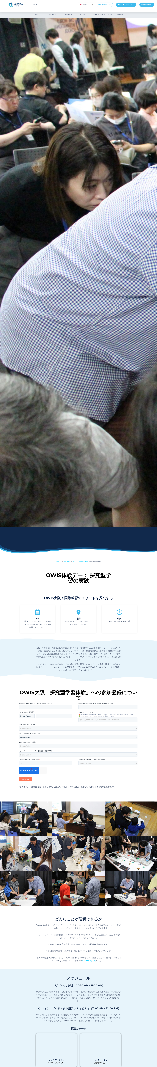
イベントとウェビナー (80, 562)
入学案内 (67, 562)
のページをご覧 (89, 960)
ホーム (58, 562)
